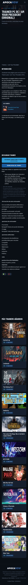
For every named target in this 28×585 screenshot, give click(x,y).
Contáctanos (18, 581)
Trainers (4, 65)
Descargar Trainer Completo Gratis (14, 160)
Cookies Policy (10, 581)
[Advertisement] (14, 43)
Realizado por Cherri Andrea (8, 578)
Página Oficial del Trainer (14, 165)
